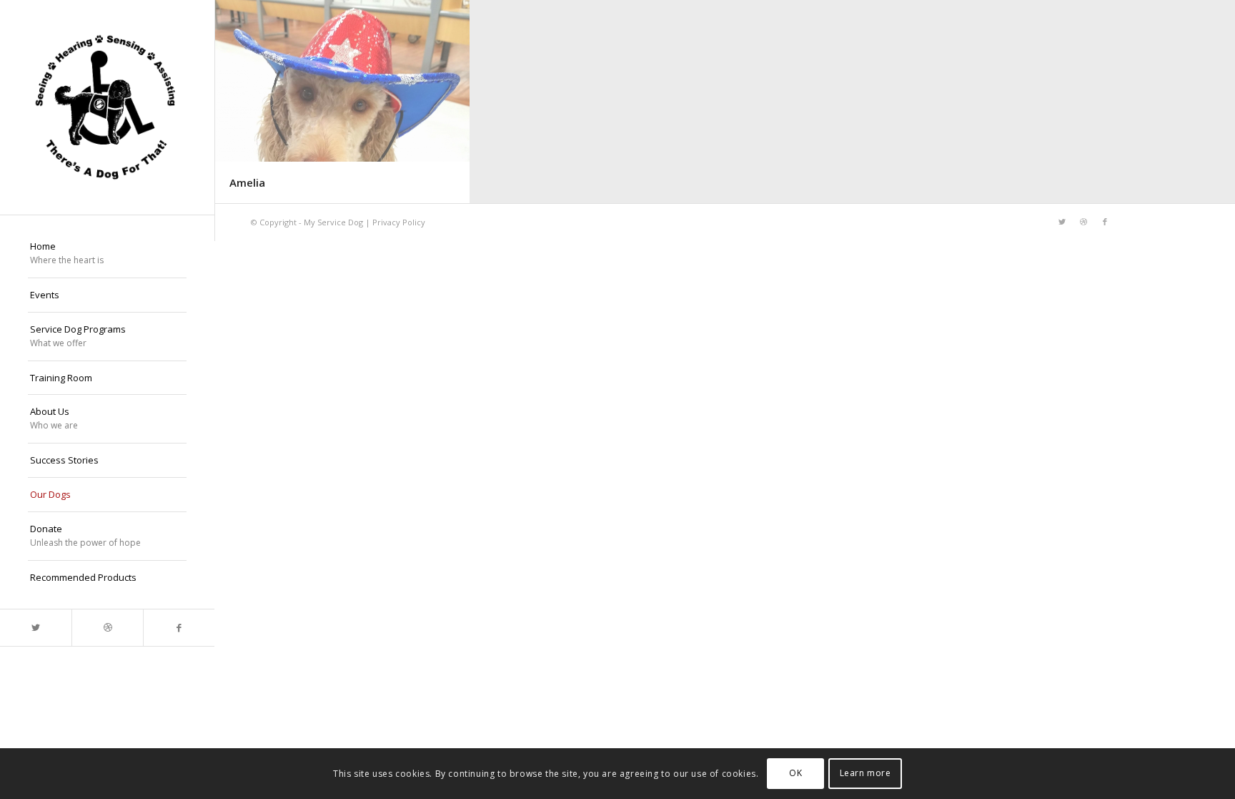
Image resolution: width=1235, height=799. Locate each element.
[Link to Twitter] (35, 627)
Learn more (865, 774)
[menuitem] (107, 254)
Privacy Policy (398, 222)
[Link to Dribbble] (107, 627)
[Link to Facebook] (178, 627)
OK (795, 774)
